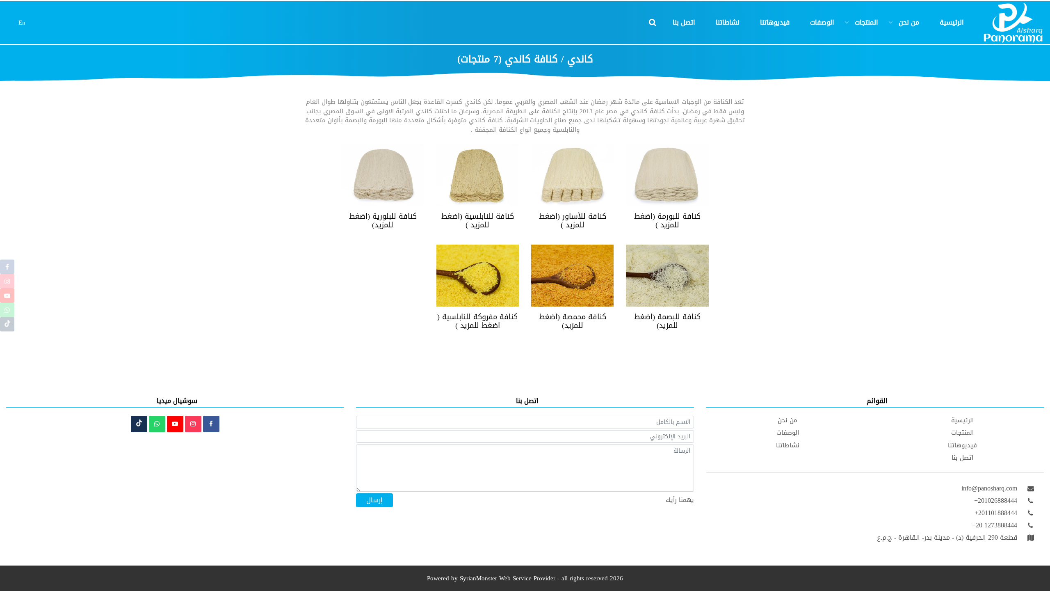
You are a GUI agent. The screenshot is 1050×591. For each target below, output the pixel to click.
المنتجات (866, 22)
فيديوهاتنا (775, 22)
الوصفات (822, 22)
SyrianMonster (478, 578)
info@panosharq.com (989, 488)
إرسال (374, 500)
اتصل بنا (684, 22)
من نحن (909, 22)
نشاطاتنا (728, 22)
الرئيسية (952, 22)
